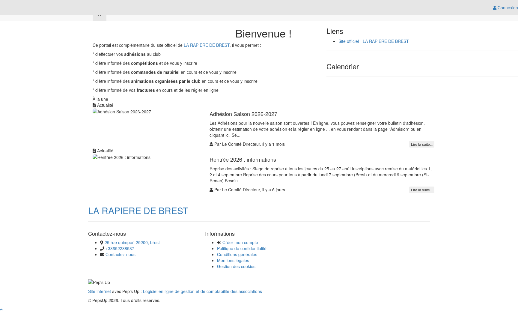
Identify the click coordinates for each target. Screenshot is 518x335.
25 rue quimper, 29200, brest (132, 242)
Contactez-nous (120, 254)
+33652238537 (120, 248)
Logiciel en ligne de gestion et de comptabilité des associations (202, 291)
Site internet (99, 291)
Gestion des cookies (236, 266)
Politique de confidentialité (241, 248)
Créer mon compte (240, 242)
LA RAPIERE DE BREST (207, 45)
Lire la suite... (422, 144)
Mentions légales (233, 260)
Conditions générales (237, 254)
